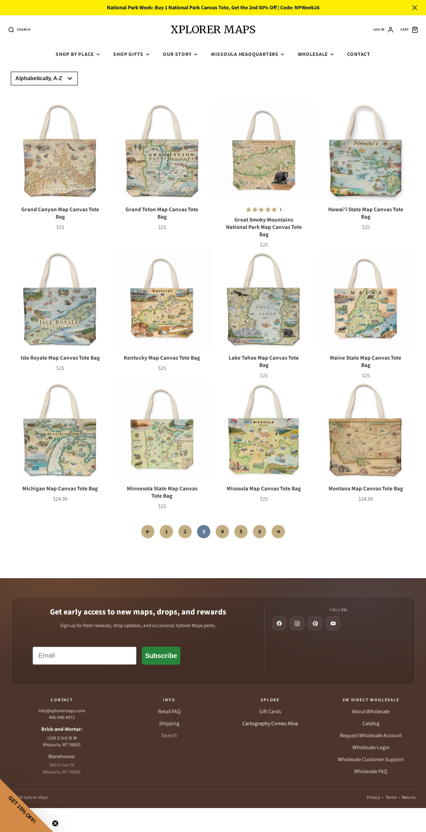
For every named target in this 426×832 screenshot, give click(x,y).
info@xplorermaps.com (62, 711)
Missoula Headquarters (245, 54)
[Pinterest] (315, 623)
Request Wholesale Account (371, 735)
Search (169, 735)
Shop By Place (75, 54)
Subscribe (161, 655)
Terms (390, 797)
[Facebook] (279, 623)
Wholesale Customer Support (371, 759)
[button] (26, 805)
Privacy (373, 797)
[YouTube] (333, 623)
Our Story (177, 54)
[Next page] (278, 531)
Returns (408, 797)
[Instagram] (297, 623)
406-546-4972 (62, 717)
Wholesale (313, 54)
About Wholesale (371, 711)
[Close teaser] (55, 823)
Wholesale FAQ (370, 771)
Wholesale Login (370, 747)
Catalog (370, 723)
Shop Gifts (128, 54)
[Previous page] (147, 531)
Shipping (169, 723)
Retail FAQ (169, 711)
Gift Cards (270, 711)
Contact (358, 54)
